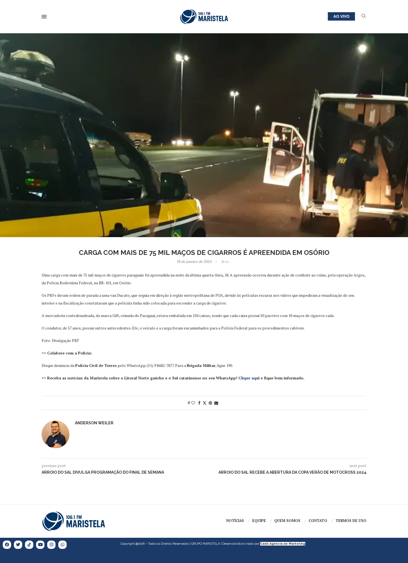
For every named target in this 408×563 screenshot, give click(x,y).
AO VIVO (341, 16)
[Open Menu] (44, 16)
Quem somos (287, 520)
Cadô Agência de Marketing (282, 544)
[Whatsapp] (62, 545)
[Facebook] (7, 545)
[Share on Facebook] (199, 402)
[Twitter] (18, 545)
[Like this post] (193, 402)
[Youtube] (40, 545)
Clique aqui (249, 378)
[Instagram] (51, 545)
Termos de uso (351, 520)
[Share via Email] (216, 402)
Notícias (235, 520)
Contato (318, 520)
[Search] (363, 16)
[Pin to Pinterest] (210, 402)
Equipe (259, 520)
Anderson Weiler (94, 423)
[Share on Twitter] (204, 402)
